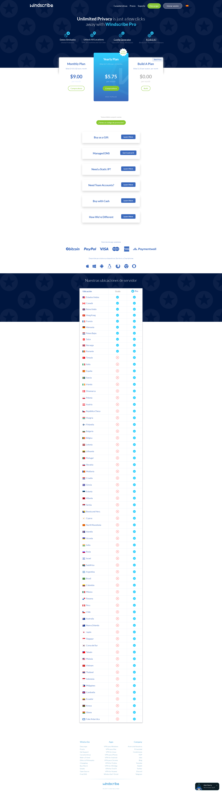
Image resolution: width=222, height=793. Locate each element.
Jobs (140, 757)
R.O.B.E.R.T (151, 39)
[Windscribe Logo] (41, 5)
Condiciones (137, 752)
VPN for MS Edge (111, 766)
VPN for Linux (111, 752)
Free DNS (83, 774)
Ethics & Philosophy (87, 760)
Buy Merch (84, 766)
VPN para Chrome (111, 760)
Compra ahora (76, 88)
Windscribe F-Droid (111, 774)
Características (120, 6)
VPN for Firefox (111, 763)
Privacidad (138, 749)
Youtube (139, 763)
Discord (139, 771)
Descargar (154, 6)
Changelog (84, 763)
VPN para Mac (111, 749)
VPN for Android (111, 757)
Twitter (139, 769)
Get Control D (128, 153)
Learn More (128, 137)
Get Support (84, 752)
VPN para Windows (111, 746)
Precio (133, 6)
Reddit (139, 766)
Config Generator (122, 39)
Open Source (84, 771)
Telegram (139, 774)
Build (146, 88)
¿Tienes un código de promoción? (111, 122)
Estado (82, 769)
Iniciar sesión (173, 6)
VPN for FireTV (111, 769)
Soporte (141, 6)
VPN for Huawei (111, 771)
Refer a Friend (85, 757)
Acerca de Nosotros (135, 746)
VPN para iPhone (111, 755)
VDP (140, 755)
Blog (140, 760)
